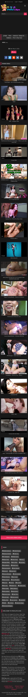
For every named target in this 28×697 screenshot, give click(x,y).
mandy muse (22, 585)
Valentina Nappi (20, 602)
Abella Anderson (7, 550)
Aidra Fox (16, 553)
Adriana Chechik (7, 553)
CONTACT (14, 689)
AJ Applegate (6, 556)
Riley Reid (6, 600)
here (13, 645)
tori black (11, 602)
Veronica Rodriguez (8, 605)
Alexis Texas (15, 559)
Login (16, 1)
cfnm (14, 51)
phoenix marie (7, 594)
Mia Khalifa (6, 588)
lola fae (12, 582)
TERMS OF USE (9, 687)
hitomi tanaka (17, 574)
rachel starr (6, 597)
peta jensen (15, 591)
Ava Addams (6, 565)
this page (10, 681)
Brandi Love (15, 565)
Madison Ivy (13, 585)
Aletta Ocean (15, 556)
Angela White (6, 562)
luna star (5, 585)
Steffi (5, 602)
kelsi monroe (6, 579)
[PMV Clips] (11, 7)
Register (21, 1)
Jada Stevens (7, 576)
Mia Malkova (14, 588)
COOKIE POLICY (8, 686)
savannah (22, 600)
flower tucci (13, 571)
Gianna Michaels (7, 574)
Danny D (5, 571)
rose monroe (14, 600)
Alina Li (22, 559)
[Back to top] (23, 693)
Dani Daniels (16, 568)
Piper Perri (15, 594)
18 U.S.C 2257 (19, 687)
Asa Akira (22, 562)
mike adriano (6, 591)
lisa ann (5, 582)
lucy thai (19, 582)
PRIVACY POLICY (19, 686)
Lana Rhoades (16, 579)
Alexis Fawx (6, 559)
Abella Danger (17, 550)
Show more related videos (14, 537)
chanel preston (7, 568)
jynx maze (15, 576)
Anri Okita (15, 562)
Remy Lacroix (15, 597)
